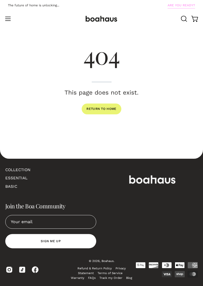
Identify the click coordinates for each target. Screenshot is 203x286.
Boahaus (108, 261)
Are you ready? (181, 5)
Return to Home (101, 109)
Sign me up (51, 241)
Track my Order (110, 278)
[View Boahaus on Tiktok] (21, 270)
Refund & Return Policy (94, 268)
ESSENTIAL (16, 178)
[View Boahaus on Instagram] (8, 270)
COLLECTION (17, 169)
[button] (183, 18)
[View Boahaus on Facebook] (34, 270)
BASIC (11, 186)
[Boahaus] (101, 19)
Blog (129, 278)
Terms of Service (110, 273)
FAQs (92, 278)
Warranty (77, 278)
